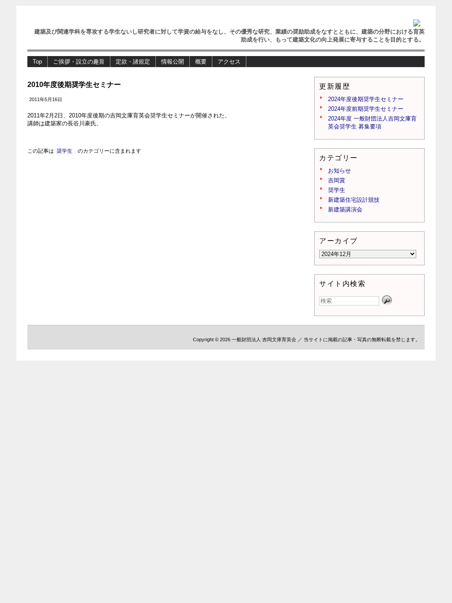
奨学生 (64, 151)
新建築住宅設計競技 (354, 199)
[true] (387, 300)
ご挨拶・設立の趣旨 (79, 61)
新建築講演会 (345, 209)
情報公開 (172, 61)
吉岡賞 (336, 180)
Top (37, 61)
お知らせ (339, 170)
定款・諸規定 (133, 61)
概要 (201, 61)
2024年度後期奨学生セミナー (365, 99)
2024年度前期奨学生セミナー (365, 109)
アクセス (229, 61)
